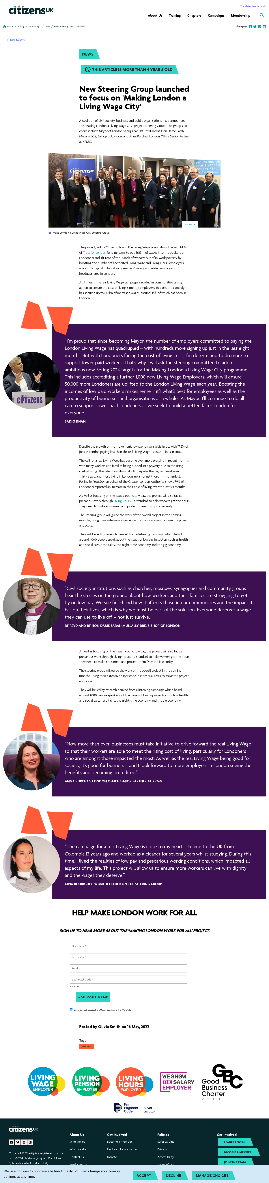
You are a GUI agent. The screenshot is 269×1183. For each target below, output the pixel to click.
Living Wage (86, 1046)
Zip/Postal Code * (81, 977)
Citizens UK (190, 224)
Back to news (17, 39)
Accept (144, 1176)
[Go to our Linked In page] (30, 1142)
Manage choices (212, 1176)
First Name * (78, 944)
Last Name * (78, 955)
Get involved (117, 1134)
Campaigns (216, 15)
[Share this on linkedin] (264, 26)
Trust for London (94, 252)
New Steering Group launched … (70, 26)
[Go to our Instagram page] (24, 1142)
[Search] (262, 15)
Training (175, 15)
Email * (76, 966)
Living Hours (122, 501)
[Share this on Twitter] (255, 26)
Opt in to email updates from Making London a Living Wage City (102, 1009)
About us (77, 1134)
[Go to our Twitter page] (17, 1142)
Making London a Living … (29, 26)
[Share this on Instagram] (259, 26)
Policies (163, 1134)
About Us (155, 15)
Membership (240, 15)
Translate (245, 6)
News (47, 26)
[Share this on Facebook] (250, 26)
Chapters (194, 15)
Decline (173, 1176)
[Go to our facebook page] (11, 1142)
